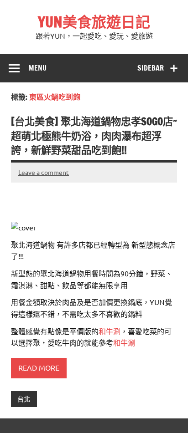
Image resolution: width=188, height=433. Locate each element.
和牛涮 (109, 331)
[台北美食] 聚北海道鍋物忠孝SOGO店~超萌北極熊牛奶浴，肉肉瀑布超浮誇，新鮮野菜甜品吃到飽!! (94, 135)
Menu (37, 68)
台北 (23, 399)
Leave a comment (43, 172)
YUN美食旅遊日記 (94, 21)
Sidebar (150, 68)
